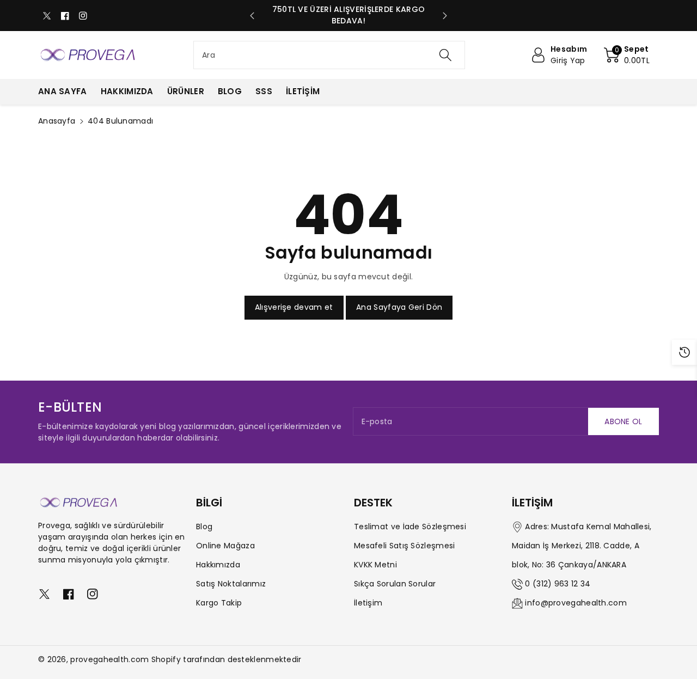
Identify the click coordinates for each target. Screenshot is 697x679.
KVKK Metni (375, 564)
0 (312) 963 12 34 (557, 583)
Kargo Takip (219, 602)
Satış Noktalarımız (231, 583)
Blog (204, 526)
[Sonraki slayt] (445, 16)
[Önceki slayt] (252, 16)
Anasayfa (56, 120)
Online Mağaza (225, 545)
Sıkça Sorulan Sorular (395, 583)
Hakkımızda (218, 564)
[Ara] (445, 55)
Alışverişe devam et (294, 307)
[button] (626, 55)
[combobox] (329, 55)
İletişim (368, 602)
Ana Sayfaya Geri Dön (399, 307)
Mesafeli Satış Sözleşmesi (404, 545)
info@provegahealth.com (576, 602)
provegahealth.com (109, 659)
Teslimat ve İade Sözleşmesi (410, 526)
